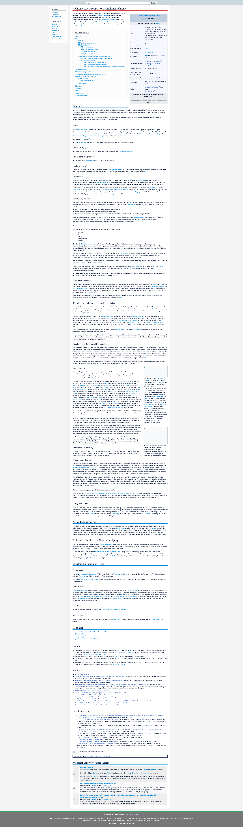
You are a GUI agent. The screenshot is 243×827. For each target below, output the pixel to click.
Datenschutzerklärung (126, 823)
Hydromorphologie (80, 636)
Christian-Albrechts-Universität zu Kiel (94, 654)
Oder (141, 322)
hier (63, 818)
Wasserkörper (89, 160)
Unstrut (126, 385)
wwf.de (96, 717)
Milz (130, 391)
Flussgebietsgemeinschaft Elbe (113, 407)
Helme (161, 382)
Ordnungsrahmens (101, 15)
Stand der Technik (111, 556)
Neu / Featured (56, 17)
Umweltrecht (149, 52)
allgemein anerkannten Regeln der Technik (108, 552)
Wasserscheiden (120, 330)
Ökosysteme (131, 204)
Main (111, 391)
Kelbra (148, 380)
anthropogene (137, 192)
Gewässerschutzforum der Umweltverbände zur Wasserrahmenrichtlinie (97, 705)
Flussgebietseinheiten (107, 316)
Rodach (134, 391)
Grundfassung (149, 91)
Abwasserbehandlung (106, 544)
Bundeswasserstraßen (80, 590)
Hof (88, 397)
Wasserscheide (96, 385)
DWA (117, 656)
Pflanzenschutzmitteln (121, 190)
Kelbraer (93, 786)
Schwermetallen (106, 190)
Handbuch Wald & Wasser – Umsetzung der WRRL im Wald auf (99, 693)
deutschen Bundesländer (92, 134)
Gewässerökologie (87, 244)
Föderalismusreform (83, 598)
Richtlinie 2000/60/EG (81, 674)
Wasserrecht (83, 576)
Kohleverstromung (97, 136)
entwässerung (153, 286)
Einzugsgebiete (137, 330)
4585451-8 (92, 756)
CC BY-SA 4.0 (106, 786)
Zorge (138, 387)
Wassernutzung (89, 26)
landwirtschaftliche (147, 514)
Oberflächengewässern (125, 151)
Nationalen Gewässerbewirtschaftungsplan (114, 609)
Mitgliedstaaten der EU (83, 130)
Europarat (96, 773)
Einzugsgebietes (158, 396)
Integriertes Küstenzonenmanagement (87, 638)
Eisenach (116, 403)
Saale (106, 383)
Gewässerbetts (138, 217)
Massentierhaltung (154, 134)
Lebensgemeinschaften (115, 170)
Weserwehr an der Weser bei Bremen (98, 596)
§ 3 (87, 558)
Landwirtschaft (148, 406)
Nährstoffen (152, 188)
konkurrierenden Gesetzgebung (89, 579)
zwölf (94, 776)
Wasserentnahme (102, 182)
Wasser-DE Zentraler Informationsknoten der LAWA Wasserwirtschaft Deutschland (100, 703)
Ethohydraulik (79, 634)
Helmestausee (161, 378)
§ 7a (127, 556)
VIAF (99, 756)
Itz (138, 391)
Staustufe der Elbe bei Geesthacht (126, 596)
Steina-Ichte (83, 389)
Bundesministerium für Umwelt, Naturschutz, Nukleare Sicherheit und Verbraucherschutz (111, 493)
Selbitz (92, 397)
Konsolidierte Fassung (151, 87)
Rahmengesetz (117, 574)
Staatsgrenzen (158, 322)
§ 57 (97, 558)
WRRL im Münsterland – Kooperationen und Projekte (91, 691)
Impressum (113, 823)
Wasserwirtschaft (149, 404)
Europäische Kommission (153, 61)
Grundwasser (83, 142)
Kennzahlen (76, 190)
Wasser (92, 22)
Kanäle (154, 284)
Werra (114, 401)
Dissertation (131, 652)
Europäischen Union (107, 22)
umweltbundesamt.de (148, 725)
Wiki (151, 64)
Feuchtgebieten (114, 194)
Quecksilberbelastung (79, 136)
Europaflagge (87, 770)
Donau (149, 322)
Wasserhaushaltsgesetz (89, 574)
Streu (126, 391)
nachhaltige (115, 24)
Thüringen (124, 381)
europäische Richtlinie (108, 20)
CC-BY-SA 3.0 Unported (131, 815)
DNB (116, 652)
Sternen (145, 770)
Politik (96, 22)
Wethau (75, 385)
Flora (153, 266)
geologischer (141, 180)
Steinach (75, 393)
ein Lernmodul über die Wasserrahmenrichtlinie (89, 695)
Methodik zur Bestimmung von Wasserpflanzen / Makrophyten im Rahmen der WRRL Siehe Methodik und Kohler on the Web (114, 701)
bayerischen (132, 393)
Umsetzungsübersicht (151, 78)
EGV (146, 55)
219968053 (105, 756)
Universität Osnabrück (120, 664)
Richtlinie (145, 19)
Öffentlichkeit (117, 620)
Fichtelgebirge (107, 385)
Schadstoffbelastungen (137, 316)
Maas (129, 322)
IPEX (146, 65)
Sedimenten (135, 266)
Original (140, 719)
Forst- (162, 404)
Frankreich (134, 320)
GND (87, 756)
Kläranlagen (116, 514)
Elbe (138, 322)
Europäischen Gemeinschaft (140, 773)
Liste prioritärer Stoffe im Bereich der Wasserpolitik (90, 632)
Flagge (109, 773)
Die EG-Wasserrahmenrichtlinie (84, 699)
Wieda (74, 389)
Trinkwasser (78, 640)
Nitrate (141, 134)
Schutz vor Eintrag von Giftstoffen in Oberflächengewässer (93, 697)
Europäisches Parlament (152, 63)
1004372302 (121, 652)
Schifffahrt (161, 286)
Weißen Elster (77, 399)
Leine (106, 389)
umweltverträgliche (78, 26)
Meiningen (102, 403)
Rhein (134, 322)
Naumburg (83, 385)
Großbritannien (123, 320)
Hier (70, 818)
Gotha (108, 403)
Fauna (161, 266)
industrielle (91, 514)
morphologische (125, 253)
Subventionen (120, 528)
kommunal (153, 528)
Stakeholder (155, 620)
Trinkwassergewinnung (80, 288)
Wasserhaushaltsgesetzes (99, 554)
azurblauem (154, 770)
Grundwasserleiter (140, 309)
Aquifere (152, 309)
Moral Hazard (118, 598)
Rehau (99, 397)
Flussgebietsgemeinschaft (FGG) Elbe (84, 468)
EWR (158, 23)
